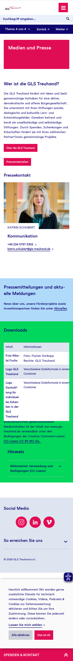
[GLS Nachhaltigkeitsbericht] (13, 8)
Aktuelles (60, 308)
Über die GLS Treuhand (20, 147)
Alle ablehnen (21, 635)
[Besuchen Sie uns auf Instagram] (21, 522)
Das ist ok (43, 635)
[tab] (36, 468)
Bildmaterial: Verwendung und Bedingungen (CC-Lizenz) (31, 468)
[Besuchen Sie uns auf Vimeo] (49, 522)
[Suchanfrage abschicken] (68, 19)
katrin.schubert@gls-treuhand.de (28, 249)
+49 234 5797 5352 (20, 244)
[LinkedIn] (35, 522)
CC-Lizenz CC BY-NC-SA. (22, 441)
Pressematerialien (17, 161)
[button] (63, 7)
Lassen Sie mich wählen (25, 625)
